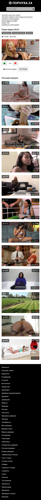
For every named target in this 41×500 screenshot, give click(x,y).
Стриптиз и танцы (8, 468)
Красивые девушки (9, 416)
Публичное (6, 442)
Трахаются (6, 484)
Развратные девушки (10, 445)
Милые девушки (8, 432)
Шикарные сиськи (8, 493)
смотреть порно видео (10, 19)
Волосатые (6, 383)
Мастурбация (7, 426)
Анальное (5, 367)
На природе (6, 435)
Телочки (5, 477)
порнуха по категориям (10, 25)
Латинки (5, 419)
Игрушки (5, 406)
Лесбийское (6, 422)
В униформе (6, 377)
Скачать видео (16, 69)
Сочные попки (7, 461)
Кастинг (5, 409)
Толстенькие (6, 481)
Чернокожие (6, 487)
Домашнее (6, 400)
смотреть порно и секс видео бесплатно (17, 17)
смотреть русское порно (11, 15)
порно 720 (5, 23)
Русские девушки (8, 448)
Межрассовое (7, 429)
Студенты (5, 471)
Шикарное (5, 490)
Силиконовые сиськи (10, 455)
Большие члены (7, 370)
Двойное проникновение (11, 393)
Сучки (4, 474)
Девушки (5, 396)
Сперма (4, 464)
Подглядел (6, 438)
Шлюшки (5, 497)
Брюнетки (5, 374)
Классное (5, 413)
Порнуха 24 (22, 3)
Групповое (6, 390)
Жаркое (5, 403)
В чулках (5, 380)
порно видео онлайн (9, 21)
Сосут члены (6, 458)
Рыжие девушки (8, 451)
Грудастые (6, 387)
